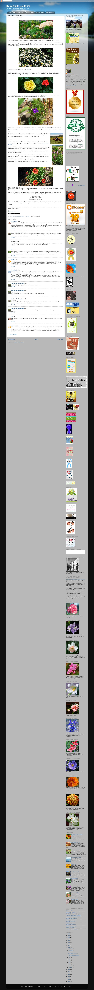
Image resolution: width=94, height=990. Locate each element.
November (71, 950)
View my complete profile (71, 85)
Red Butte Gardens (70, 923)
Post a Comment (13, 334)
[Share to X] (36, 216)
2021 (69, 938)
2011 (69, 973)
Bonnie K (13, 259)
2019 (69, 940)
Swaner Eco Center (70, 927)
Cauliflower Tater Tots (75, 842)
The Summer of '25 (75, 871)
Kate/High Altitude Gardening (17, 283)
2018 (69, 942)
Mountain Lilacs (74, 878)
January (70, 967)
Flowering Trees (74, 899)
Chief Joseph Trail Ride (76, 857)
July (69, 957)
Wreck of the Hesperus (73, 953)
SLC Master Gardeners (71, 924)
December (71, 948)
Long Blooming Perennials (18, 12)
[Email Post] (32, 216)
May (70, 960)
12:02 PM (13, 312)
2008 (69, 978)
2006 (69, 981)
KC (12, 316)
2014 (69, 947)
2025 (69, 933)
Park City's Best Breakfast (71, 918)
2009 (69, 976)
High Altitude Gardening (18, 6)
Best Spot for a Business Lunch (72, 913)
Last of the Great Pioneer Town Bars (73, 915)
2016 (69, 944)
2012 (69, 971)
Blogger (71, 986)
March (70, 964)
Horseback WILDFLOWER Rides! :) (73, 916)
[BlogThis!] (35, 216)
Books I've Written (50, 12)
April (70, 962)
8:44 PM (13, 321)
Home (10, 12)
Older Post (60, 339)
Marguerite (13, 249)
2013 (69, 969)
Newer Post (11, 339)
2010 (69, 974)
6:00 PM (13, 266)
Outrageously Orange (75, 892)
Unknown (13, 325)
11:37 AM (13, 255)
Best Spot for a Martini (70, 912)
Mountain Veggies (30, 12)
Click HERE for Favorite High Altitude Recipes (75, 579)
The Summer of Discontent (73, 955)
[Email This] (34, 216)
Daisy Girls (73, 864)
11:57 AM (13, 286)
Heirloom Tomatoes (40, 12)
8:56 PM (13, 228)
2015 (69, 945)
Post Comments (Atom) (18, 342)
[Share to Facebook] (38, 216)
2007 (69, 979)
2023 (69, 937)
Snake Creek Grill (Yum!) (71, 926)
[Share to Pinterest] (39, 216)
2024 (69, 935)
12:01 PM (13, 304)
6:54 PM (13, 246)
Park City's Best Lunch (70, 921)
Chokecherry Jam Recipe (76, 849)
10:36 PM (13, 279)
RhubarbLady (14, 270)
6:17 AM (13, 237)
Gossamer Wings (74, 886)
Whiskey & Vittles (69, 910)
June (70, 959)
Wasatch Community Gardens (72, 929)
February (71, 965)
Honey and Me (14, 221)
